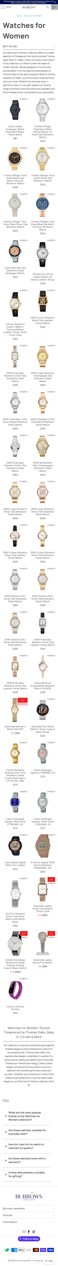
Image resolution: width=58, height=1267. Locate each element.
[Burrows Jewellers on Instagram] (34, 1232)
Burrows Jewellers (23, 1260)
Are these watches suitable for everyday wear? (27, 1132)
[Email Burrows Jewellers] (24, 1232)
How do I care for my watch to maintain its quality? (26, 1146)
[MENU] (1, 7)
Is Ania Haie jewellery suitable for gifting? (26, 1174)
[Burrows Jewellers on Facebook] (29, 1232)
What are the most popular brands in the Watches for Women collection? (24, 1116)
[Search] (47, 7)
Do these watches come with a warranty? (27, 1160)
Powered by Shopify (41, 1260)
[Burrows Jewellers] (29, 7)
